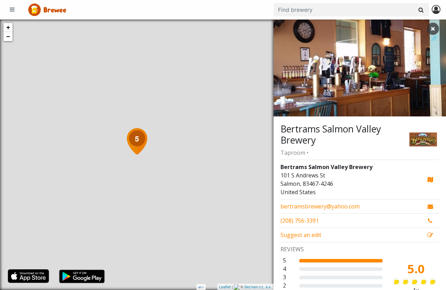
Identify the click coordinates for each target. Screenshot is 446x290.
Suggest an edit (300, 235)
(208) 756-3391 (299, 220)
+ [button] (8, 27)
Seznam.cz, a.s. (258, 286)
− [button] (8, 36)
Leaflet (225, 286)
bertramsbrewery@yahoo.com (320, 206)
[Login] (436, 10)
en (200, 287)
